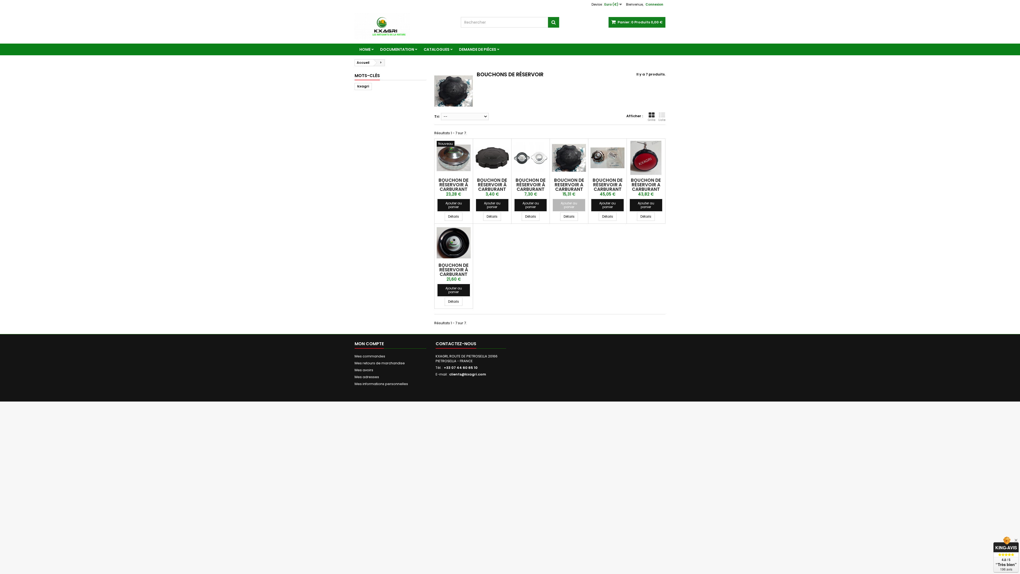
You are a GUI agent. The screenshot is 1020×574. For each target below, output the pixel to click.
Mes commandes (370, 356)
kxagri (363, 86)
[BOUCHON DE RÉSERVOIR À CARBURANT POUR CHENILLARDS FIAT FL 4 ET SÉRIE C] (454, 158)
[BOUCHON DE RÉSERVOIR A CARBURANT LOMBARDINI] (646, 158)
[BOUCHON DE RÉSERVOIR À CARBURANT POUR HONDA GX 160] (492, 158)
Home (365, 49)
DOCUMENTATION (397, 49)
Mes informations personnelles (381, 383)
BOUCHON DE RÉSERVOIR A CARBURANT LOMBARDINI (646, 187)
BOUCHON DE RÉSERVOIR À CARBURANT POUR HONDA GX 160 (492, 189)
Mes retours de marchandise (380, 363)
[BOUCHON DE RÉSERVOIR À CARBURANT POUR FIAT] (531, 158)
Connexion (654, 4)
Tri (436, 116)
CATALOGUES (436, 49)
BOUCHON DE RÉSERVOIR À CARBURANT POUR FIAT (531, 187)
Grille (651, 120)
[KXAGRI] (404, 26)
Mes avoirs (364, 370)
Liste (661, 120)
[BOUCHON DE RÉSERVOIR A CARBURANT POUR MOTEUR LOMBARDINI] (607, 158)
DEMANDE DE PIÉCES (477, 49)
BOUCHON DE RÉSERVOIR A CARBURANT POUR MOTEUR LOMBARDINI (607, 189)
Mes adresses (367, 376)
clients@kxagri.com (467, 374)
